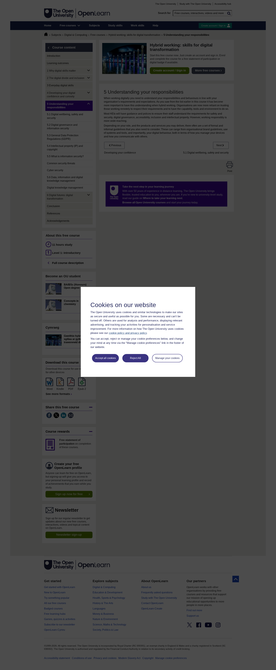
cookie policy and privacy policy (128, 333)
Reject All (135, 358)
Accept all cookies (105, 358)
